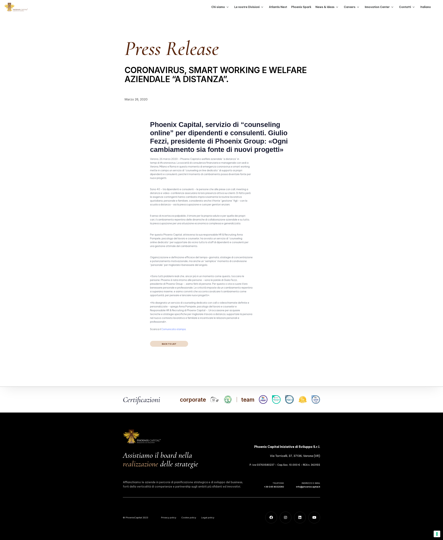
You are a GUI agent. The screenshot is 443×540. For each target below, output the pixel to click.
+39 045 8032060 (274, 486)
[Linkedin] (300, 517)
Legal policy (207, 517)
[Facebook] (271, 517)
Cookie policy (188, 517)
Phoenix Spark (301, 7)
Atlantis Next (278, 7)
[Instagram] (285, 517)
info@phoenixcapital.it (308, 486)
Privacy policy (168, 517)
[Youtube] (314, 517)
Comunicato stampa (173, 329)
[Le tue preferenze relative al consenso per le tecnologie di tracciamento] (437, 534)
